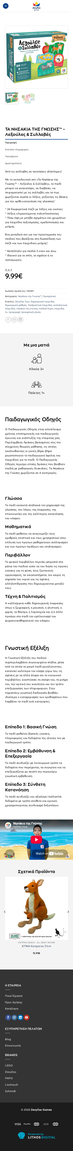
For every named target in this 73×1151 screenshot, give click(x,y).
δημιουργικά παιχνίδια (42, 301)
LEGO (9, 1065)
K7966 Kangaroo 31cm (36, 946)
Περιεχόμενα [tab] (11, 156)
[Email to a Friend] (14, 319)
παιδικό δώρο (46, 308)
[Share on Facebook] (8, 319)
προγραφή (14, 312)
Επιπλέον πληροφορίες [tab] (17, 149)
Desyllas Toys (22, 301)
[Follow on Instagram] (14, 1017)
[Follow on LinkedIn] (20, 1017)
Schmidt (10, 1091)
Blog (8, 1039)
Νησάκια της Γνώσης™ (30, 296)
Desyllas (10, 1072)
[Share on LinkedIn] (20, 319)
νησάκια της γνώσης (27, 308)
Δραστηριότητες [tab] (13, 163)
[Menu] (6, 6)
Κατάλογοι (12, 1008)
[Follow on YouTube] (26, 1017)
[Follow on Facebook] (8, 1017)
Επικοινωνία (13, 1045)
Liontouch (11, 1084)
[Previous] (11, 57)
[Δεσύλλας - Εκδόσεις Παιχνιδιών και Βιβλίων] (36, 6)
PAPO (9, 1078)
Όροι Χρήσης (13, 1002)
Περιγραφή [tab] (10, 142)
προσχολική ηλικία (31, 312)
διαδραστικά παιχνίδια (40, 305)
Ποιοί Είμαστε (14, 995)
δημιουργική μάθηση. (16, 305)
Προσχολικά (49, 296)
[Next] (62, 57)
